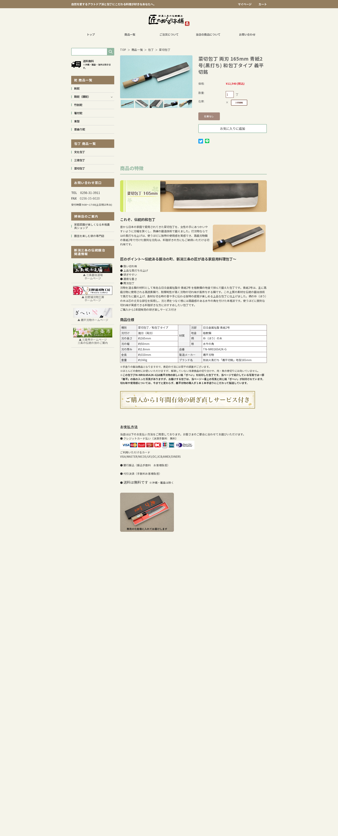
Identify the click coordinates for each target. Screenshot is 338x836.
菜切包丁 (165, 49)
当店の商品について (208, 34)
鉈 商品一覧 (83, 80)
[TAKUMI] (169, 20)
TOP (123, 49)
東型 (77, 121)
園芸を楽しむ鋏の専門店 (89, 236)
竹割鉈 (78, 105)
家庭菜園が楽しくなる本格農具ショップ (92, 226)
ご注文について (169, 34)
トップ (91, 34)
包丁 (151, 49)
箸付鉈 (78, 113)
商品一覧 (129, 34)
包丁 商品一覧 (85, 143)
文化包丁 (79, 152)
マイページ (245, 4)
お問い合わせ (247, 34)
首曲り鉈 (79, 129)
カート (263, 4)
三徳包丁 (79, 160)
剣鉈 (77, 88)
